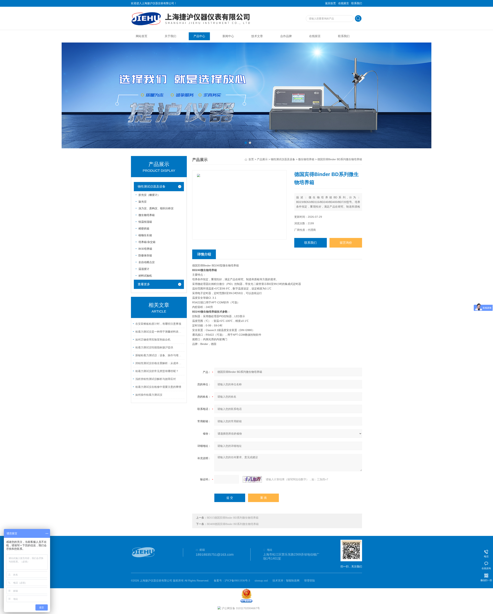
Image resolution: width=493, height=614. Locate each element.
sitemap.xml (261, 580)
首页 (251, 159)
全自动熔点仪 (146, 262)
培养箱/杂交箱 (146, 242)
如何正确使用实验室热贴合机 (152, 339)
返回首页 (330, 3)
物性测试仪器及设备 (151, 186)
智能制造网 (292, 580)
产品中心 (199, 36)
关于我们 (170, 36)
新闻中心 (228, 36)
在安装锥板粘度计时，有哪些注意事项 (158, 323)
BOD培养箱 (145, 248)
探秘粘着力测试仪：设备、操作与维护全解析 (159, 355)
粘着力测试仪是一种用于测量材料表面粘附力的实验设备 (159, 331)
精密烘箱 (143, 228)
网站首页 (141, 36)
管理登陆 (309, 580)
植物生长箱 (145, 235)
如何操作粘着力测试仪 (148, 394)
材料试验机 (145, 275)
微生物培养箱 (146, 215)
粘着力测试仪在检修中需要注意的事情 (158, 386)
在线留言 (343, 3)
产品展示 (262, 159)
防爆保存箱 (145, 255)
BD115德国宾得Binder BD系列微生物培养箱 (232, 517)
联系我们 (356, 3)
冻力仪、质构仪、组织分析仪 (156, 208)
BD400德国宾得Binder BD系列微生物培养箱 (233, 524)
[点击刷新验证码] (252, 479)
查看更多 (144, 284)
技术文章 (257, 36)
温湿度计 (143, 269)
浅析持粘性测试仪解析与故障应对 (155, 379)
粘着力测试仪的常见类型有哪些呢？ (157, 371)
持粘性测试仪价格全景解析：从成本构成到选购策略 (159, 363)
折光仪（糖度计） (149, 195)
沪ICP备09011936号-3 (237, 580)
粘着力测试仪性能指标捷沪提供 (154, 347)
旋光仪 (142, 201)
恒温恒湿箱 (145, 221)
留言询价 (346, 242)
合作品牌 (286, 36)
